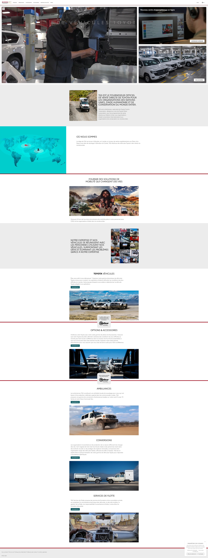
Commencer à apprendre (197, 41)
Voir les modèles (199, 80)
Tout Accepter (200, 553)
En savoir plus (75, 287)
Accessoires (36, 2)
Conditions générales (42, 552)
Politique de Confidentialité (192, 550)
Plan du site (11, 552)
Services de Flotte (45, 2)
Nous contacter (5, 552)
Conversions (29, 2)
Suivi (198, 2)
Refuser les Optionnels (192, 553)
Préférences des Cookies (32, 552)
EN (203, 2)
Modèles (15, 2)
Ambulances (21, 2)
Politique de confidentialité (20, 552)
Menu (51, 2)
